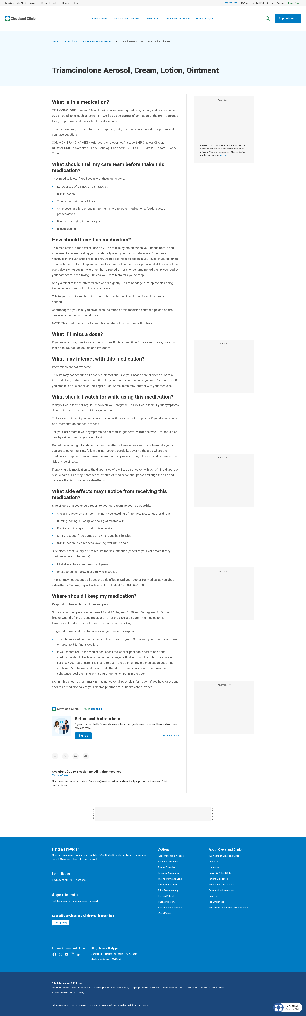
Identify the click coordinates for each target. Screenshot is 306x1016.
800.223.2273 (231, 3)
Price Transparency (168, 890)
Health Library (70, 41)
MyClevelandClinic (100, 959)
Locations (214, 867)
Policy (223, 155)
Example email (170, 735)
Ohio (75, 3)
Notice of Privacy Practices (212, 987)
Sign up (83, 735)
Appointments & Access (171, 855)
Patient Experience (218, 878)
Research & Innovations (221, 884)
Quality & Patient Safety (221, 873)
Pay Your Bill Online (168, 884)
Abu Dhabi (21, 3)
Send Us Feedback (60, 987)
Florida (44, 3)
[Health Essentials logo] (93, 709)
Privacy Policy (191, 987)
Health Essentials (114, 953)
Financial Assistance (169, 873)
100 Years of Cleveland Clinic (224, 855)
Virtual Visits (164, 913)
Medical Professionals (263, 3)
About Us (213, 861)
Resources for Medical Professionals (228, 907)
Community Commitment (222, 890)
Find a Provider (100, 18)
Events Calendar (166, 867)
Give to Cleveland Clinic (170, 878)
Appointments (288, 18)
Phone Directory (166, 901)
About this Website (81, 987)
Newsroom (131, 953)
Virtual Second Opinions (170, 907)
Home (55, 41)
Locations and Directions (127, 18)
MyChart (245, 3)
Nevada (65, 3)
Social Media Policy (120, 987)
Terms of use (60, 775)
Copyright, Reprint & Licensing (145, 987)
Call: (60, 1005)
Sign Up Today (61, 923)
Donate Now (293, 3)
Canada (33, 3)
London (55, 3)
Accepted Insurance (168, 861)
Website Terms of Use (172, 987)
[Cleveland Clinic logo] (65, 709)
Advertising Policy (100, 987)
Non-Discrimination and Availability (68, 993)
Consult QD (97, 953)
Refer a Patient (166, 896)
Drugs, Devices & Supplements (98, 41)
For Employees (216, 901)
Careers (280, 3)
